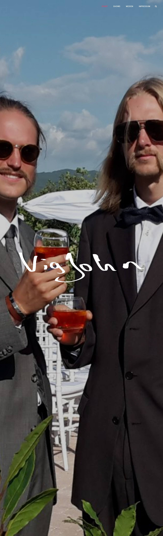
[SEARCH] (156, 6)
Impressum (144, 6)
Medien (129, 6)
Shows (116, 6)
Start (105, 6)
